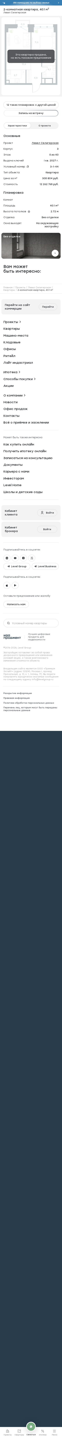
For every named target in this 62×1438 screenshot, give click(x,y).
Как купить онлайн (18, 444)
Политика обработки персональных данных (28, 703)
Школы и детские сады (23, 492)
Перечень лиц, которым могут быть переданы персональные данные (30, 709)
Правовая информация (16, 698)
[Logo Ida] (12, 636)
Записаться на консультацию (28, 458)
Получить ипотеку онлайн (24, 451)
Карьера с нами (16, 471)
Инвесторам (13, 478)
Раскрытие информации (17, 693)
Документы (13, 465)
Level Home (12, 485)
